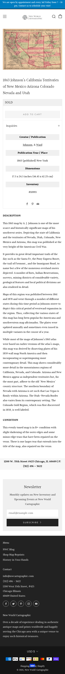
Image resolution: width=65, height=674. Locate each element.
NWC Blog (9, 549)
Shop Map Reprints (13, 555)
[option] (32, 49)
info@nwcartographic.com (18, 576)
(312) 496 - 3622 (12, 581)
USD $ (31, 651)
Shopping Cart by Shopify (32, 666)
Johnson (27, 145)
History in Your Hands (15, 560)
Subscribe (31, 522)
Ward (39, 145)
